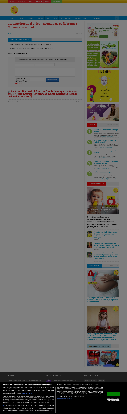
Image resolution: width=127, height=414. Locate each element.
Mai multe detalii (27, 393)
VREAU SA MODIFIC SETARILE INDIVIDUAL (113, 399)
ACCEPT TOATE (113, 394)
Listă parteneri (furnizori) (64, 398)
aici (4, 405)
